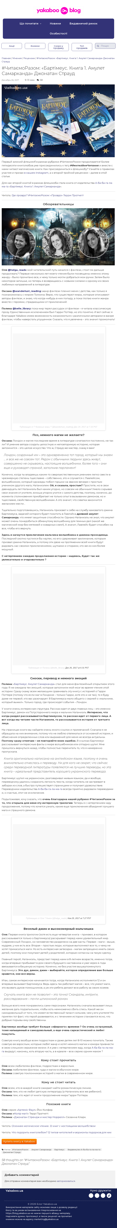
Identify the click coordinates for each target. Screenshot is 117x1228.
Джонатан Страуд (11, 1152)
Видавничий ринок (83, 23)
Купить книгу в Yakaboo (19, 1141)
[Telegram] (103, 1195)
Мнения (17, 58)
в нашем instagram (36, 172)
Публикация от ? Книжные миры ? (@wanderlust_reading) (46, 427)
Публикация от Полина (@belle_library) (46, 668)
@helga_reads (17, 269)
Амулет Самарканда (41, 1149)
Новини (55, 23)
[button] (11, 46)
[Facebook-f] (91, 1195)
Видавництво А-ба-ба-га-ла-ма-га (84, 1149)
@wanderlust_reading (26, 291)
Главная (6, 58)
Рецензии (29, 58)
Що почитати (29, 23)
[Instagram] (97, 1195)
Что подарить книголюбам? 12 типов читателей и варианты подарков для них (61, 1132)
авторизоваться (66, 1181)
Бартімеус (59, 1149)
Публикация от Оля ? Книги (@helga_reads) (46, 918)
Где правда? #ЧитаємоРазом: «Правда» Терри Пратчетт (48, 195)
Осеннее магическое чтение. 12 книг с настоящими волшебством (53, 1126)
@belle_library (22, 308)
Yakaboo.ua (14, 1190)
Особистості (58, 33)
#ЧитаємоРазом (20, 1149)
